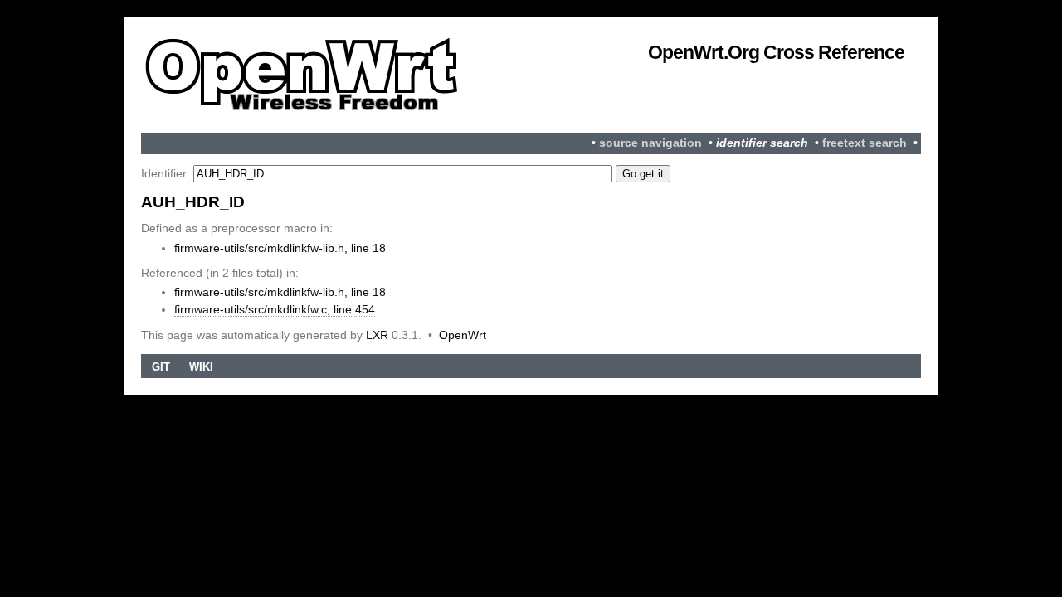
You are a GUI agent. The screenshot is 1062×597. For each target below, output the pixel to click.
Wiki (201, 367)
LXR (377, 335)
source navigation (650, 143)
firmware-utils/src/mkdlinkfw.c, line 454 (274, 309)
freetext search (864, 143)
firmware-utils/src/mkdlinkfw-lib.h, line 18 (280, 248)
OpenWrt (462, 335)
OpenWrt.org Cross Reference (776, 52)
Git (161, 367)
